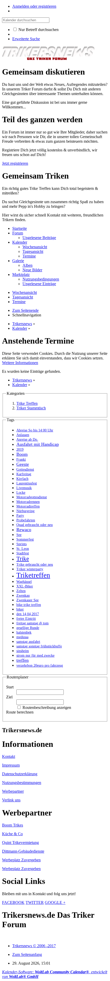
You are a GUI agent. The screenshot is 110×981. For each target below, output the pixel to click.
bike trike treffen (28, 605)
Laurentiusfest (26, 483)
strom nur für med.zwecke (35, 655)
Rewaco (23, 529)
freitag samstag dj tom (32, 623)
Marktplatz (21, 274)
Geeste (22, 464)
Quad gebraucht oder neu (34, 525)
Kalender (19, 242)
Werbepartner (13, 791)
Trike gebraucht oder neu (34, 564)
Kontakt (8, 756)
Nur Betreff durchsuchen (38, 29)
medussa (22, 637)
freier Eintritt (26, 619)
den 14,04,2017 (27, 614)
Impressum (11, 765)
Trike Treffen (27, 403)
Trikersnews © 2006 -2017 (34, 946)
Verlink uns (11, 800)
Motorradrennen (28, 502)
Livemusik (24, 488)
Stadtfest (22, 553)
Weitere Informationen (20, 362)
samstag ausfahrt (28, 642)
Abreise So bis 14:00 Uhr (34, 430)
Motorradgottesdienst (31, 497)
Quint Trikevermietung (20, 842)
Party (20, 516)
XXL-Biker (24, 586)
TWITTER (35, 902)
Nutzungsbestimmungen (21, 782)
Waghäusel (24, 582)
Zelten (21, 591)
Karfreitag (23, 474)
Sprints (21, 544)
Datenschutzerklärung (19, 774)
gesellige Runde (27, 628)
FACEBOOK (13, 902)
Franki (21, 459)
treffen (22, 660)
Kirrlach (22, 479)
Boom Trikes (12, 825)
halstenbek (23, 632)
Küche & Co (12, 834)
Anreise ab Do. (27, 439)
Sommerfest (25, 539)
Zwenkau (23, 595)
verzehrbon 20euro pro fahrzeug (39, 665)
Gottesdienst (25, 469)
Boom (22, 454)
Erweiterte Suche (26, 39)
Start (10, 687)
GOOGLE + (55, 902)
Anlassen (22, 435)
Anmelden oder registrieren (34, 6)
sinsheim (22, 651)
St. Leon (22, 549)
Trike (22, 558)
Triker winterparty (29, 569)
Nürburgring (25, 511)
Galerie (18, 261)
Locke (20, 492)
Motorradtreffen (28, 506)
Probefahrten (25, 520)
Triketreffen (33, 575)
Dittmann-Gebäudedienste (23, 851)
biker (20, 609)
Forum (17, 233)
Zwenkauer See (27, 600)
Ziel (9, 697)
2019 (20, 449)
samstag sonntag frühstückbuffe (39, 646)
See (18, 535)
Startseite (19, 228)
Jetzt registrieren (15, 163)
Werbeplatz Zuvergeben (21, 860)
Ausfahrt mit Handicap (37, 444)
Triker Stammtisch (31, 408)
